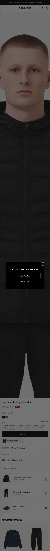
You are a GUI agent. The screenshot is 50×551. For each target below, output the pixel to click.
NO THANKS (25, 281)
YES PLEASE (25, 276)
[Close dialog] (42, 264)
